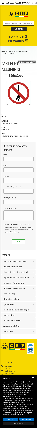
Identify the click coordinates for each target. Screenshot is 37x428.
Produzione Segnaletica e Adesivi (19, 51)
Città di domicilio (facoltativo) (12, 187)
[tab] (18, 261)
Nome (5, 155)
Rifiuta (10, 419)
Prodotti (6, 51)
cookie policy (18, 396)
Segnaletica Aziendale (7, 53)
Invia (18, 241)
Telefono (6, 176)
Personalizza (18, 423)
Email (5, 165)
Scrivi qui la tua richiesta (10, 208)
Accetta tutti (26, 419)
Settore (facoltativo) (9, 198)
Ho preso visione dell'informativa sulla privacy (18, 224)
